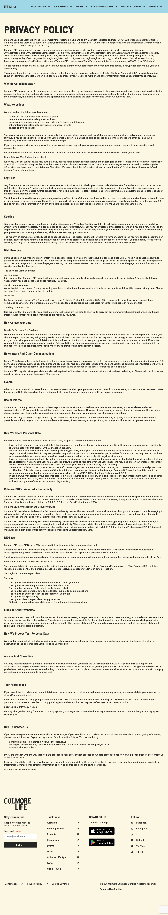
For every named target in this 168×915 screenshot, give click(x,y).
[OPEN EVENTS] (86, 6)
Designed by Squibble (111, 889)
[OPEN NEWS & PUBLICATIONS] (116, 6)
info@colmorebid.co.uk (19, 695)
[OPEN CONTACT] (161, 6)
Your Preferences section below (109, 366)
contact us (149, 420)
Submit (20, 844)
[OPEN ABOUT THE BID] (49, 6)
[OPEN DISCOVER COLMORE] (144, 6)
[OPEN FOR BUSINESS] (71, 6)
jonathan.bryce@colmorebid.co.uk (48, 741)
